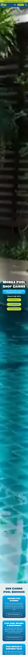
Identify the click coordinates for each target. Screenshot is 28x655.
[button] (15, 5)
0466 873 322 (20, 1)
